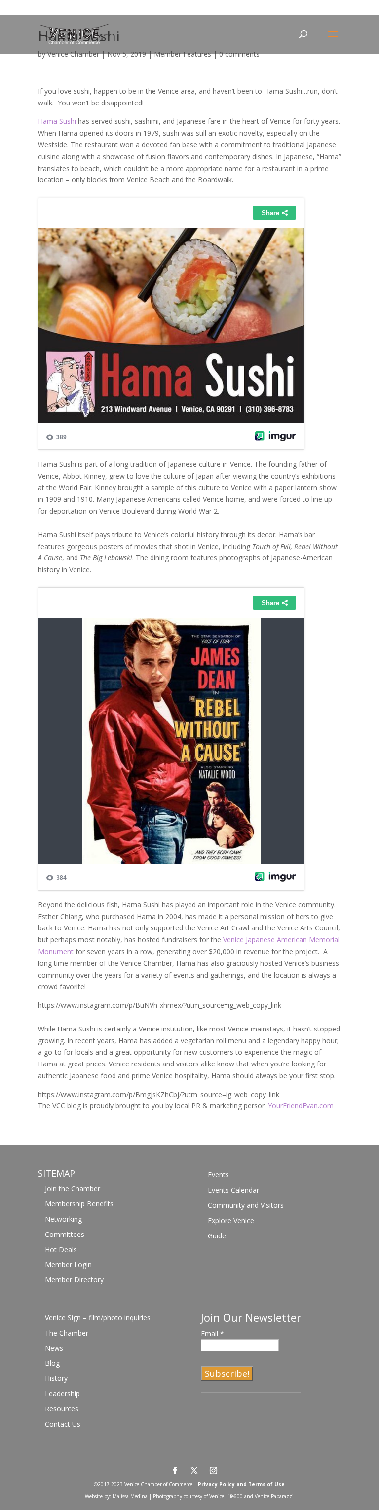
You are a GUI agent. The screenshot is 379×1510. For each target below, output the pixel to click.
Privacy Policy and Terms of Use (241, 1484)
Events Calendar (233, 1190)
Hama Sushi (57, 121)
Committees (64, 1234)
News (54, 1348)
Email (212, 1333)
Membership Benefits (79, 1203)
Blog (52, 1363)
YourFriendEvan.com (301, 1105)
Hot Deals (61, 1249)
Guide (217, 1235)
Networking (63, 1219)
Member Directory (74, 1279)
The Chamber (66, 1333)
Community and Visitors (246, 1205)
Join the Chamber (72, 1188)
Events (218, 1174)
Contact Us (62, 1424)
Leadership (62, 1393)
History (56, 1378)
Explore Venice (231, 1220)
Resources (61, 1408)
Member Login (68, 1264)
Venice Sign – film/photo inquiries (98, 1317)
